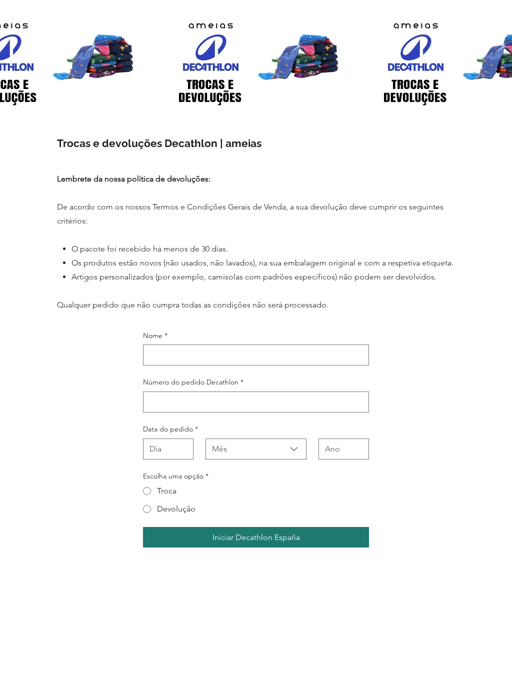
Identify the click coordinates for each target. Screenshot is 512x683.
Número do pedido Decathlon (193, 382)
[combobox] (256, 449)
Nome (155, 335)
